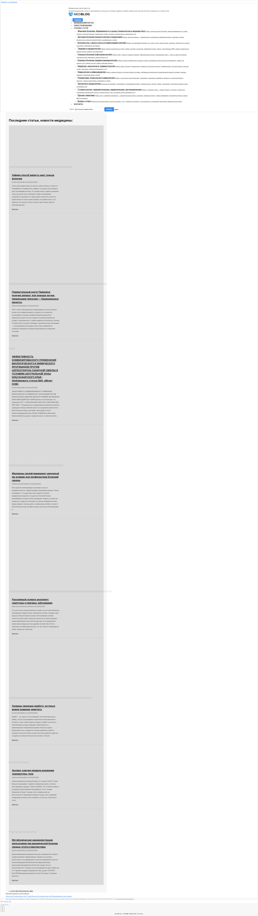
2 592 (16, 891)
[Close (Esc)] (1, 904)
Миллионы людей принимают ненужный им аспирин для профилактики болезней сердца (35, 477)
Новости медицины (18, 305)
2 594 (23, 891)
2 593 (19, 891)
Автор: (27, 182)
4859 (31, 891)
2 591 (12, 891)
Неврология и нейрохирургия (21, 606)
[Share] (3, 904)
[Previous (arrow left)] (1, 909)
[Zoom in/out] (7, 904)
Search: (72, 109)
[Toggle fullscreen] (5, 904)
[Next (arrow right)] (3, 909)
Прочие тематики (17, 182)
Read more (15, 209)
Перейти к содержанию (9, 2)
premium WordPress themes (125, 899)
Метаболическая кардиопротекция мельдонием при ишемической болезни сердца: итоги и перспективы (35, 843)
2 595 (27, 891)
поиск (116, 109)
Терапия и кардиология (19, 483)
